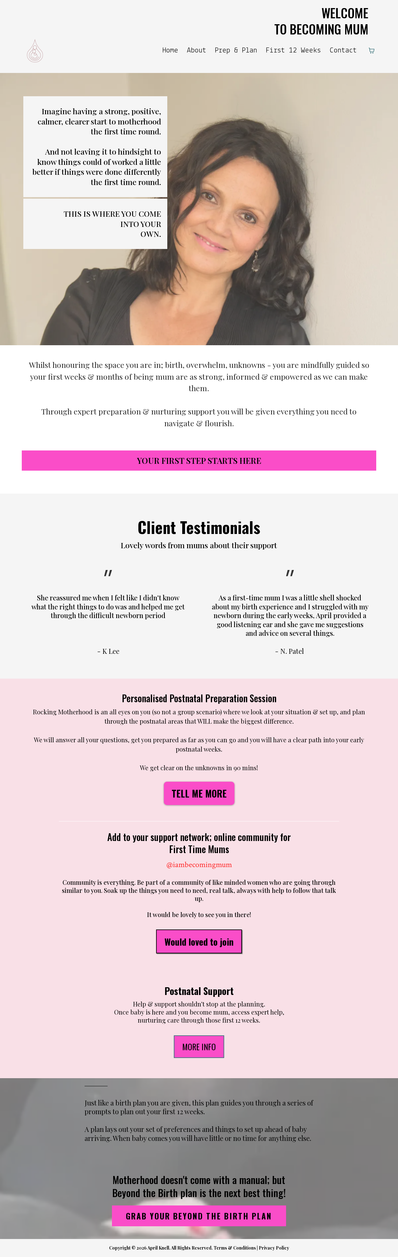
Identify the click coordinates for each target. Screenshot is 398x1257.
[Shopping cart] (371, 50)
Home (170, 50)
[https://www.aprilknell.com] (35, 50)
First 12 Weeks (293, 50)
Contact (343, 50)
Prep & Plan (236, 50)
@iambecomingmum (199, 864)
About (196, 50)
